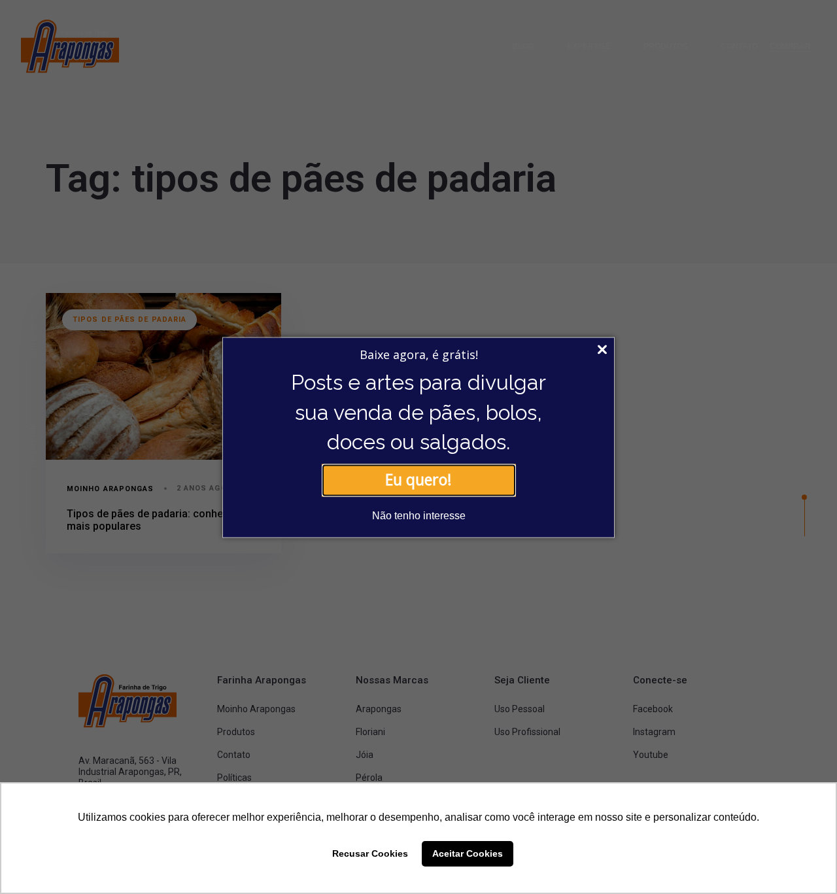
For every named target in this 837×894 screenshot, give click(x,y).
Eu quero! (418, 480)
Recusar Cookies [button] (370, 853)
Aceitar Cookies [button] (467, 853)
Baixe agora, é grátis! (419, 354)
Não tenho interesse (419, 515)
